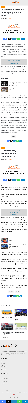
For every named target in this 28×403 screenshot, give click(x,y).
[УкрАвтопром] (14, 2)
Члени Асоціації (4, 366)
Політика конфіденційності (19, 392)
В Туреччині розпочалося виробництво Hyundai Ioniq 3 (20, 318)
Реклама (7, 392)
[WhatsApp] (18, 39)
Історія (2, 368)
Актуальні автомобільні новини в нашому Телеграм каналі (14, 62)
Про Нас (3, 392)
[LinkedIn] (14, 39)
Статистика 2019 (4, 378)
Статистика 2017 (4, 381)
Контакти (11, 392)
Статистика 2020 (4, 376)
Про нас (2, 361)
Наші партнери (4, 369)
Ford (14, 136)
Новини (3, 7)
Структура (3, 365)
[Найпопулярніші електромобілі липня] (21, 326)
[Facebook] (5, 39)
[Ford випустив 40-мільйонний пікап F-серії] (4, 89)
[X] (10, 39)
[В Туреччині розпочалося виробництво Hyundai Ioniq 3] (21, 312)
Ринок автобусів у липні (6, 317)
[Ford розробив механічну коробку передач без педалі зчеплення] (4, 83)
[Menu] (1, 3)
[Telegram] (23, 39)
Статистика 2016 (4, 383)
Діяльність (3, 363)
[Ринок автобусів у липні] (7, 312)
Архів (2, 384)
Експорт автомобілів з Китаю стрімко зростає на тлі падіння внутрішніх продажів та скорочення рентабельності (7, 334)
